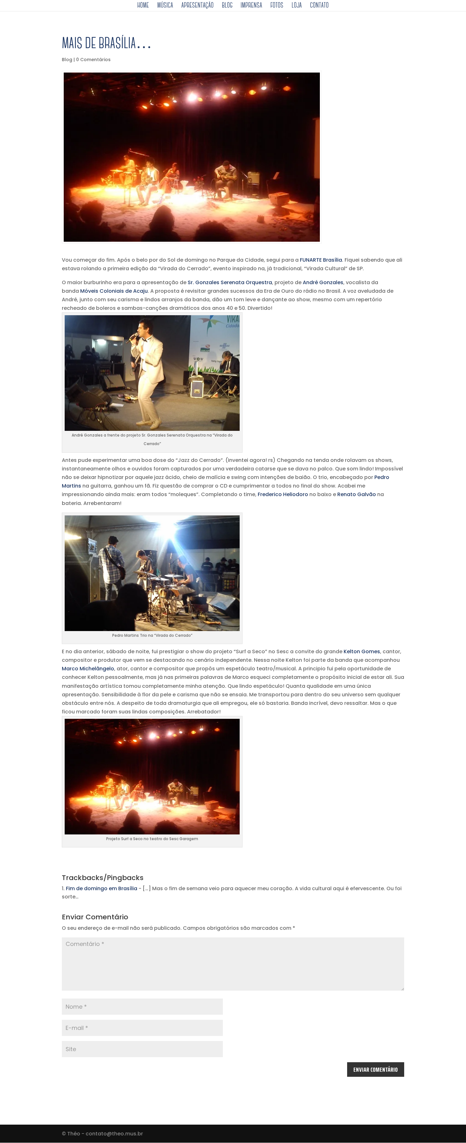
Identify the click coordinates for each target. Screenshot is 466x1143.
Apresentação (197, 6)
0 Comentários (93, 59)
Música (165, 6)
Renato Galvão (356, 494)
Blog (227, 6)
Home (143, 6)
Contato (319, 6)
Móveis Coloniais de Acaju (114, 291)
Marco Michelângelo (88, 668)
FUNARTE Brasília (321, 260)
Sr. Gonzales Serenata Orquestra (230, 282)
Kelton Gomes (362, 651)
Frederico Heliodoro (283, 494)
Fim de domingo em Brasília (101, 888)
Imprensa (251, 6)
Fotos (276, 6)
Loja (297, 6)
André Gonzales (323, 282)
